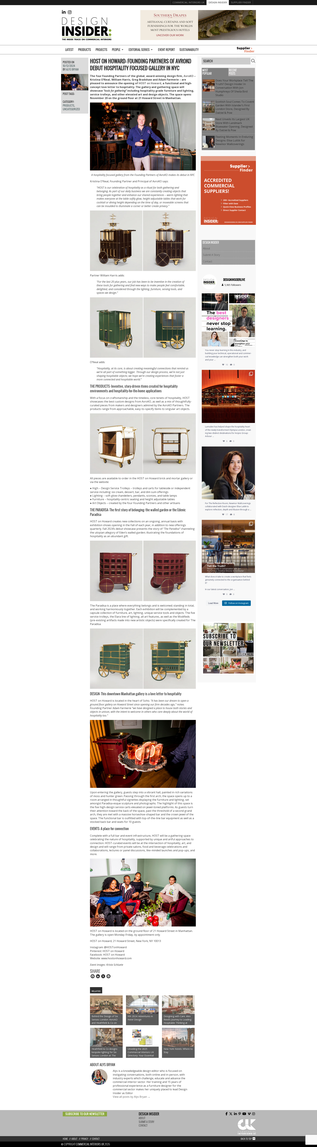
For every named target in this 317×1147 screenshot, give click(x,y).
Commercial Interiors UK (188, 2)
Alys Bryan (72, 69)
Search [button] (253, 61)
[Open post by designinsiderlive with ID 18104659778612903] (228, 473)
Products (84, 49)
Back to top (246, 1139)
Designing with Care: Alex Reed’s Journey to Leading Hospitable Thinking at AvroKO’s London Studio (177, 1020)
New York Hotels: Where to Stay (178, 1050)
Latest (69, 49)
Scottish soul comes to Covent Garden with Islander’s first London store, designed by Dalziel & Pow (234, 107)
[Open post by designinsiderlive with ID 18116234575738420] (228, 319)
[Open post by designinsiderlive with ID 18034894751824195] (228, 546)
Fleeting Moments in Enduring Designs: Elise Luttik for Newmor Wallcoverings (234, 140)
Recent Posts (233, 72)
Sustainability (189, 49)
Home (65, 1139)
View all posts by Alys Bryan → (131, 1097)
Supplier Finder (241, 2)
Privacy (84, 1139)
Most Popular (207, 72)
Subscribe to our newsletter (84, 1114)
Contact (207, 261)
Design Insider (218, 2)
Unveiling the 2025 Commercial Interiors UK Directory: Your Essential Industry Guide (141, 1052)
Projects (101, 49)
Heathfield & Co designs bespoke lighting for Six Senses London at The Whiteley (104, 1052)
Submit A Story (211, 255)
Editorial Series (139, 49)
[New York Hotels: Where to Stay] (178, 1037)
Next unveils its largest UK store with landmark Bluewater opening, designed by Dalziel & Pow (234, 124)
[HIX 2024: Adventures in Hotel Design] (142, 1004)
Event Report (166, 49)
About (206, 248)
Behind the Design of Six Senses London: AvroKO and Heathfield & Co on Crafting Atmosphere (105, 1020)
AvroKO (189, 76)
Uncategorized (71, 109)
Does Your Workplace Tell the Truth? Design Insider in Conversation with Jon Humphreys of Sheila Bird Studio (234, 88)
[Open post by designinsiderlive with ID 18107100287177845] (228, 396)
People (116, 49)
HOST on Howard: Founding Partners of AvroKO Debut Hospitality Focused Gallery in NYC (140, 64)
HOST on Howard (150, 83)
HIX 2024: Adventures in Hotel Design (140, 1018)
